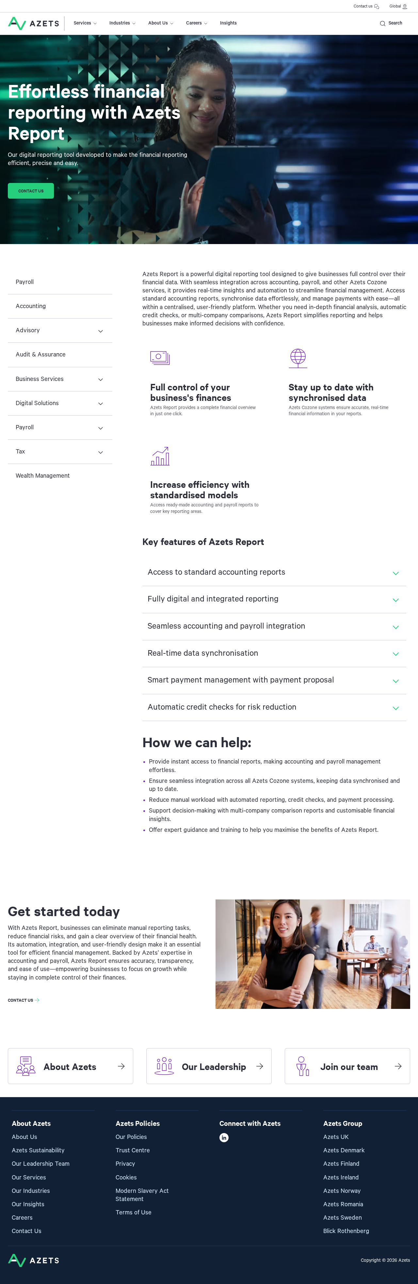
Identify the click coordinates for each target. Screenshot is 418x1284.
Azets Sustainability (38, 1150)
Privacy (125, 1164)
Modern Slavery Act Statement (142, 1195)
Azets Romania (343, 1204)
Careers (194, 23)
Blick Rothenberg (346, 1231)
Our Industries (31, 1191)
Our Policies (131, 1137)
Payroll (25, 282)
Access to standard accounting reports (216, 572)
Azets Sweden (342, 1217)
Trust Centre (133, 1150)
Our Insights (28, 1204)
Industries (119, 23)
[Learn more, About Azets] (121, 1066)
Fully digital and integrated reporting (213, 599)
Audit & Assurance (41, 354)
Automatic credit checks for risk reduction (222, 707)
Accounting (31, 306)
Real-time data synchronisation (203, 653)
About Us (158, 23)
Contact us (363, 6)
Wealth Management (43, 475)
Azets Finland (341, 1164)
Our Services (29, 1177)
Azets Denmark (344, 1150)
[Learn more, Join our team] (398, 1066)
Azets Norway (342, 1191)
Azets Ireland (341, 1177)
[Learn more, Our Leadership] (260, 1066)
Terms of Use (134, 1212)
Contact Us (26, 1231)
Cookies (126, 1177)
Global (395, 6)
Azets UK (336, 1137)
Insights (228, 23)
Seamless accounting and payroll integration (226, 626)
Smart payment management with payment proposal (241, 680)
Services (82, 23)
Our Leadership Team (41, 1164)
